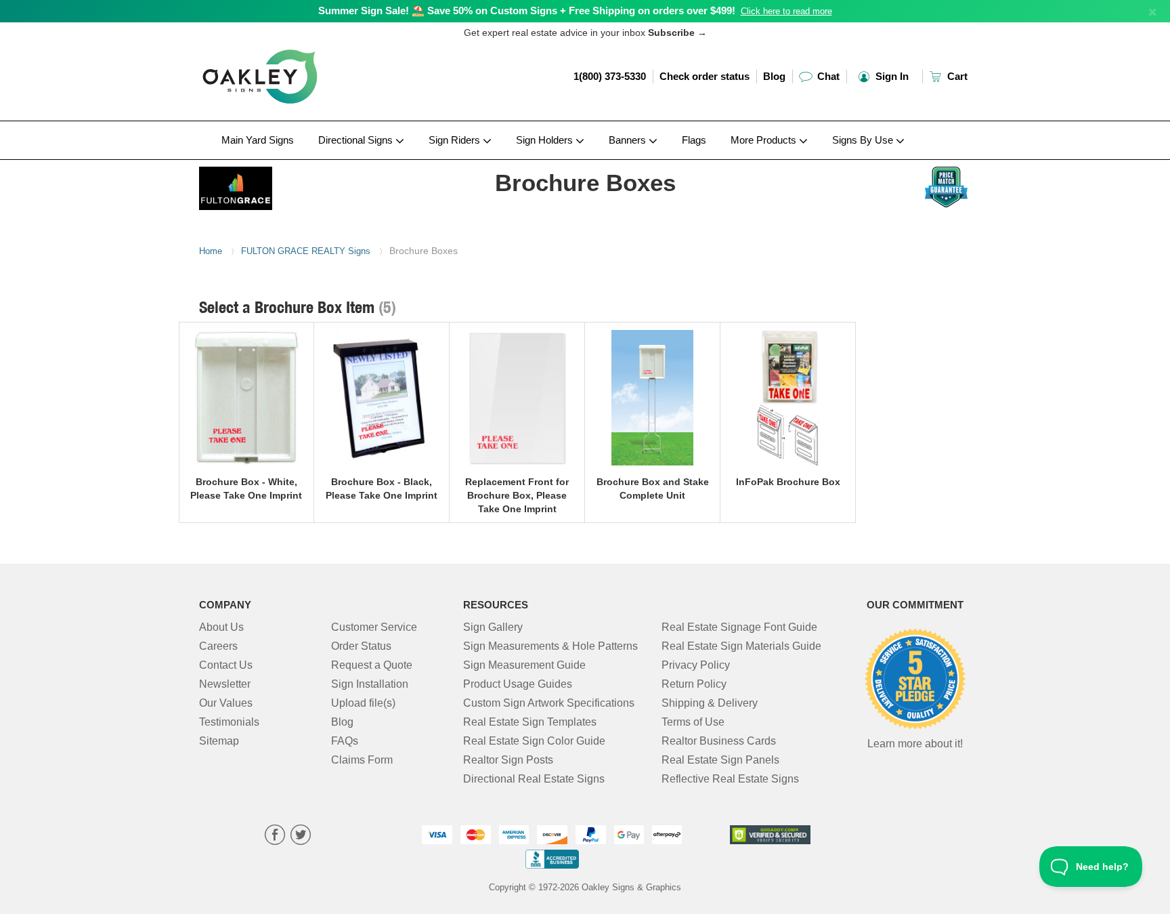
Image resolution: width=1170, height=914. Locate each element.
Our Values (226, 703)
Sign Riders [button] (456, 140)
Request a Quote (371, 665)
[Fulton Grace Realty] (288, 185)
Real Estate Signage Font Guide (739, 627)
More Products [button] (765, 140)
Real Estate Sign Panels (720, 760)
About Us (221, 627)
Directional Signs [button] (356, 140)
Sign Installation (369, 684)
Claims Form (362, 760)
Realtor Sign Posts (508, 760)
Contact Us (226, 665)
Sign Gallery (493, 627)
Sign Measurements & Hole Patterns (550, 646)
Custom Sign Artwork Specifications (548, 703)
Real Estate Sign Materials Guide (741, 646)
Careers (218, 646)
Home (210, 251)
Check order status (704, 76)
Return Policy (694, 684)
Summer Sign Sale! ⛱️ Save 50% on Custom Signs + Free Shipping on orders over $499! (526, 10)
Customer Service (374, 627)
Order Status (361, 646)
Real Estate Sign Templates (530, 722)
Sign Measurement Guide (524, 665)
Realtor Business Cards (719, 741)
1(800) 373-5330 (609, 76)
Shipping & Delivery (710, 703)
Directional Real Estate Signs (534, 779)
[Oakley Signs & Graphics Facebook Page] (274, 836)
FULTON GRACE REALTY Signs (305, 251)
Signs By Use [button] (864, 140)
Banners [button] (629, 140)
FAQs (344, 741)
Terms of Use (693, 722)
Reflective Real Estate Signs (730, 779)
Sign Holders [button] (546, 140)
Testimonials (229, 722)
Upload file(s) (363, 703)
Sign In (891, 76)
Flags (694, 140)
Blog (774, 76)
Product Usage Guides (517, 684)
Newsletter (225, 684)
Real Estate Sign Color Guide (534, 741)
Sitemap (219, 741)
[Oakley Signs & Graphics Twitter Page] (300, 836)
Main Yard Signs (257, 140)
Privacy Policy (696, 665)
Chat (827, 76)
